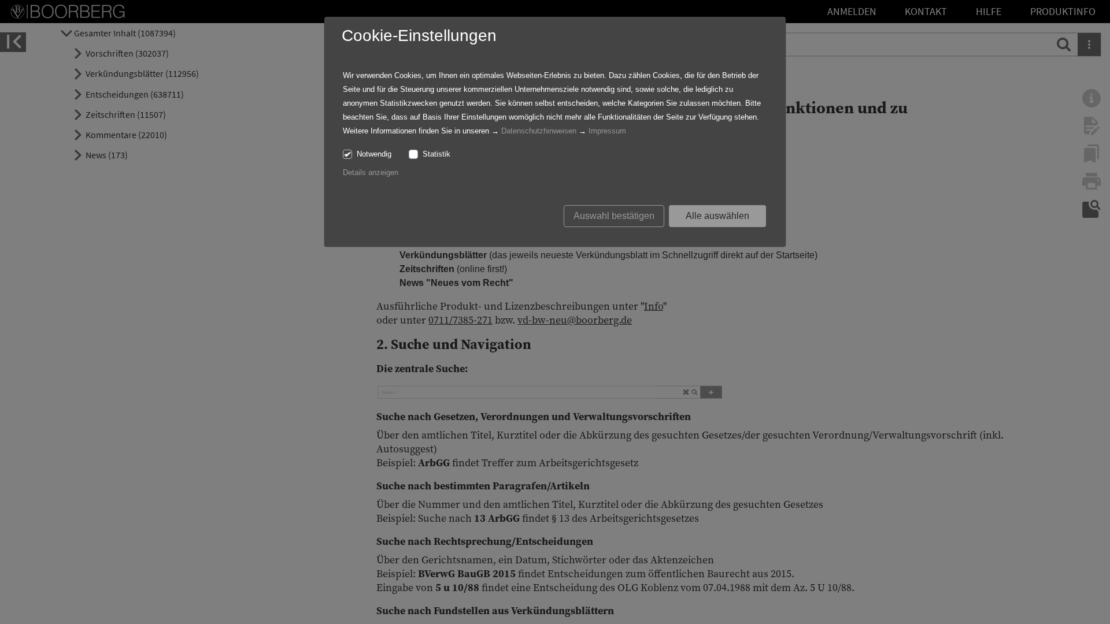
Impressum (607, 131)
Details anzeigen (370, 172)
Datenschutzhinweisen (538, 131)
